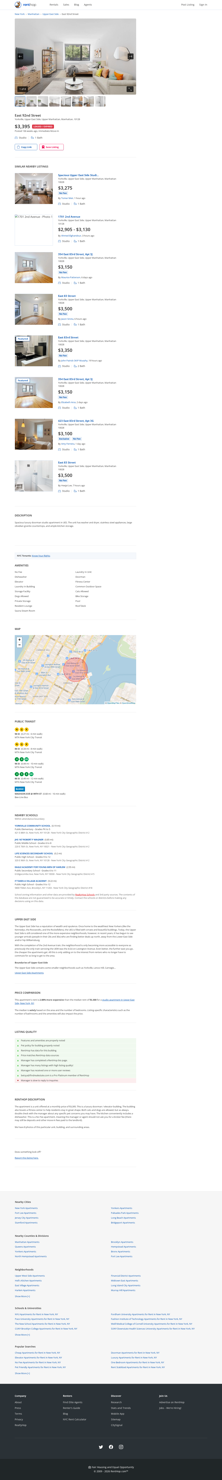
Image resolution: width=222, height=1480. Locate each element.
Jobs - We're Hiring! (170, 1408)
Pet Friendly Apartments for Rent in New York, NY (40, 1367)
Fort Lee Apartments (25, 1212)
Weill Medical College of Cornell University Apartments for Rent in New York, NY (151, 1323)
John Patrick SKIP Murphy (74, 360)
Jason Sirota (67, 318)
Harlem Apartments (25, 1290)
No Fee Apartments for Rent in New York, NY (38, 1362)
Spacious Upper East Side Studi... (78, 175)
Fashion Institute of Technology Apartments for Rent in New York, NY (146, 1318)
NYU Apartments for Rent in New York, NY (36, 1314)
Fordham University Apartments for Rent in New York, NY (140, 1314)
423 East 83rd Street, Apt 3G (76, 420)
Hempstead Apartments (123, 1246)
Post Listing (187, 4)
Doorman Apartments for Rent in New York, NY (135, 1352)
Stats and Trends (121, 1408)
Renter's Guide (71, 1408)
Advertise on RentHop (172, 1402)
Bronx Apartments (120, 1251)
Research (116, 1402)
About (18, 1402)
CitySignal (116, 1425)
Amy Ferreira (67, 443)
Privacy (19, 1419)
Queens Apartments (25, 1246)
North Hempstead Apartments (31, 1256)
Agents (88, 4)
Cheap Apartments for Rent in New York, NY (37, 1352)
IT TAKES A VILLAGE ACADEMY (31, 880)
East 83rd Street (68, 337)
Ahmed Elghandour (71, 235)
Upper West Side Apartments (30, 1275)
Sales (66, 4)
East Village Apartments (27, 1285)
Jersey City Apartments (26, 1217)
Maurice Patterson (70, 277)
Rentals (54, 4)
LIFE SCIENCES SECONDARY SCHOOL (34, 853)
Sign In (203, 4)
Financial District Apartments (126, 1275)
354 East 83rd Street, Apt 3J (75, 254)
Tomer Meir (67, 198)
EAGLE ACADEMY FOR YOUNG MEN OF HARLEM (40, 867)
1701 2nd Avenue (69, 216)
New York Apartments (26, 1208)
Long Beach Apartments (123, 1217)
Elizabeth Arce (68, 402)
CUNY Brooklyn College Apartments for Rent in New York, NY (46, 1328)
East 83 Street (67, 296)
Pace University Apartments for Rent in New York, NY (42, 1318)
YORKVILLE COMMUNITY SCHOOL (32, 825)
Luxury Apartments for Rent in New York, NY (134, 1357)
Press (18, 1408)
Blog (76, 4)
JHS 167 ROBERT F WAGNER (29, 839)
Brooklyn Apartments (122, 1242)
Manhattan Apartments (27, 1242)
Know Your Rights (41, 555)
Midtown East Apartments (124, 1280)
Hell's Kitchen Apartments (28, 1280)
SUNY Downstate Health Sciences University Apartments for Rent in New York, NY (153, 1328)
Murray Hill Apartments (123, 1290)
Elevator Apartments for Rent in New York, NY (38, 1357)
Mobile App (117, 1413)
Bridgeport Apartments (123, 1222)
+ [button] (19, 639)
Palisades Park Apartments (125, 1212)
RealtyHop (21, 1425)
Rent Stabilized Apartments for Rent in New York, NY (138, 1367)
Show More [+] (22, 1296)
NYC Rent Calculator (74, 1419)
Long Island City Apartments (125, 1285)
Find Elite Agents (72, 1402)
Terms (18, 1413)
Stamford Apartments (26, 1222)
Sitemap (116, 1419)
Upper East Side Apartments (29, 972)
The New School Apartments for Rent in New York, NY (42, 1323)
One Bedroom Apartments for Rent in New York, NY (137, 1362)
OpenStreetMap (128, 703)
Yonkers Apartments (121, 1208)
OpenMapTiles (113, 703)
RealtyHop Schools (85, 894)
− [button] (19, 645)
